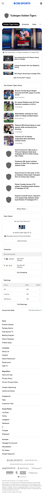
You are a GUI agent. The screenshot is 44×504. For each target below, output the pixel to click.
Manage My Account (9, 443)
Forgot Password (8, 454)
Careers (5, 355)
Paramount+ (6, 362)
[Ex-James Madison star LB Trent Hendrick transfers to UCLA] (9, 106)
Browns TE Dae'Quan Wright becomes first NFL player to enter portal (27, 93)
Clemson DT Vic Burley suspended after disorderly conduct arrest (25, 139)
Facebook (5, 423)
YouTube (5, 412)
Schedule (25, 24)
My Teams (6, 450)
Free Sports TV (7, 332)
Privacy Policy (7, 378)
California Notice (8, 391)
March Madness (8, 339)
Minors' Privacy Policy (10, 382)
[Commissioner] (11, 472)
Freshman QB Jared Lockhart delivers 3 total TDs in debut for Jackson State (26, 163)
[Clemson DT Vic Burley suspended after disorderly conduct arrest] (9, 141)
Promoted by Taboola (34, 310)
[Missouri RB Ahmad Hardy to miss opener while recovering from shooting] (9, 129)
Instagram (5, 420)
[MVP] (23, 472)
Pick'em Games (7, 325)
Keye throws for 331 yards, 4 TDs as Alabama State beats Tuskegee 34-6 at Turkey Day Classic (27, 175)
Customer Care (7, 404)
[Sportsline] (23, 468)
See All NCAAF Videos (22, 78)
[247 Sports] (8, 468)
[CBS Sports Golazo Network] (22, 464)
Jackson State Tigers (20, 233)
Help (4, 400)
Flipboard (5, 434)
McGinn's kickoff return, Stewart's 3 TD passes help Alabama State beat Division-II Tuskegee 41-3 (27, 198)
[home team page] (22, 227)
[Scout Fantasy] (33, 473)
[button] (2, 3)
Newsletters (6, 447)
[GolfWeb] (22, 477)
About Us (5, 352)
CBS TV (5, 366)
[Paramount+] (36, 468)
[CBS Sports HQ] (31, 460)
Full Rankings (22, 304)
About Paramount (8, 359)
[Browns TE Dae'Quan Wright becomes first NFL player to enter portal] (9, 95)
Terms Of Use (7, 375)
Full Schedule (22, 273)
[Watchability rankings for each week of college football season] (9, 118)
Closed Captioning (9, 387)
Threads (5, 431)
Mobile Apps (7, 343)
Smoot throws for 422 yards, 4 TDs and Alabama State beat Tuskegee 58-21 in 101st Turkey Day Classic (26, 153)
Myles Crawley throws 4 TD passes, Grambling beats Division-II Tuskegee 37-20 (27, 186)
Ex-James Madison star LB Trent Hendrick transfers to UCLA (27, 103)
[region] (22, 39)
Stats (34, 24)
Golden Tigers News (10, 24)
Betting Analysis (8, 335)
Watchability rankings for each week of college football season (26, 115)
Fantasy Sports (7, 328)
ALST (10, 266)
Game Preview (22, 241)
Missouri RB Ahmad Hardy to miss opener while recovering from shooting (27, 127)
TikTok (4, 416)
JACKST (11, 259)
